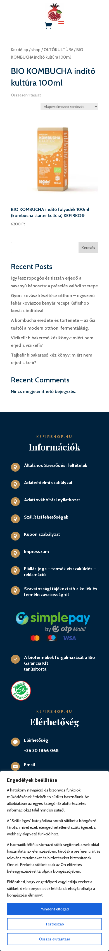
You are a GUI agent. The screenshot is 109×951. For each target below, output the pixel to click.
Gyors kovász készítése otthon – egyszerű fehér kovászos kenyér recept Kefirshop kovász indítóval (53, 303)
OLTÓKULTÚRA (58, 49)
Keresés (88, 247)
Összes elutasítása (54, 939)
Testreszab (54, 924)
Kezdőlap (19, 49)
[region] (54, 861)
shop (36, 49)
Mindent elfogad (55, 909)
